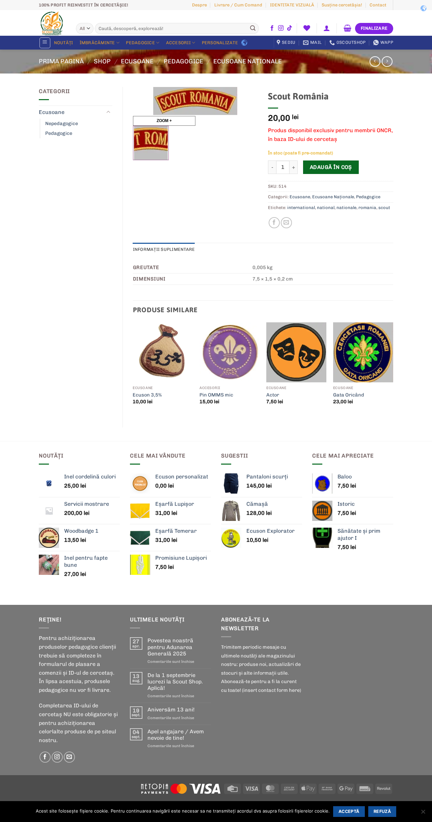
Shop (102, 61)
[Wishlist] (306, 28)
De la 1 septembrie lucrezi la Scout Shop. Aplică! (175, 681)
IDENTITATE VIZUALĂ (292, 4)
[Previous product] (387, 61)
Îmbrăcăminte (97, 42)
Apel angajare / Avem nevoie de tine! (175, 734)
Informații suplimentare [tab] (164, 249)
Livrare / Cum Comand (238, 4)
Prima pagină (61, 61)
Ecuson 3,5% (147, 395)
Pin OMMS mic (216, 395)
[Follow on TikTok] (289, 28)
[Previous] (133, 369)
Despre (199, 4)
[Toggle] (108, 112)
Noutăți (63, 42)
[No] (423, 813)
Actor (272, 395)
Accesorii (178, 42)
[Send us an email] (69, 757)
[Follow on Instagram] (281, 28)
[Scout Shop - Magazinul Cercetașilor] (52, 23)
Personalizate (220, 42)
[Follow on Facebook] (272, 28)
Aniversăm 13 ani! (171, 709)
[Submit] (253, 28)
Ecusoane (137, 61)
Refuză (382, 811)
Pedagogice (140, 42)
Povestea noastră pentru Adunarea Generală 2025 (170, 646)
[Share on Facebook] (274, 222)
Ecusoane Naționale (247, 61)
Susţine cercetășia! (342, 4)
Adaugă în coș (331, 167)
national (325, 207)
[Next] (393, 369)
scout (384, 207)
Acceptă (349, 811)
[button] (327, 28)
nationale (346, 207)
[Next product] (375, 61)
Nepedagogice (61, 123)
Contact (378, 4)
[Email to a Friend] (286, 222)
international (301, 207)
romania (367, 207)
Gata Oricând (348, 395)
